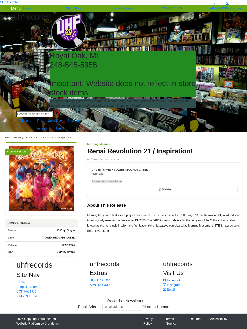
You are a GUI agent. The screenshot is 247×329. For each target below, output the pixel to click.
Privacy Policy (147, 321)
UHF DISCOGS (100, 280)
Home (8, 137)
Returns (195, 319)
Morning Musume (23, 137)
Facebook (173, 280)
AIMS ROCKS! (26, 296)
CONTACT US (26, 291)
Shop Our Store (27, 286)
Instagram (173, 285)
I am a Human (157, 307)
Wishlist (166, 189)
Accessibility (218, 319)
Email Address (90, 307)
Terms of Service (171, 321)
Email (170, 289)
